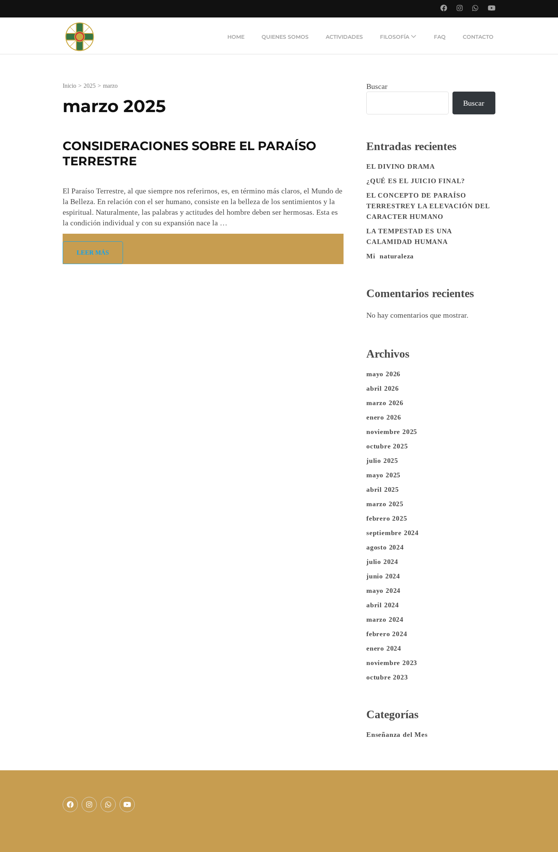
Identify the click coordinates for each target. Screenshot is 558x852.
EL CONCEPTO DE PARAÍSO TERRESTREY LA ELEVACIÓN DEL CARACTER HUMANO (428, 206)
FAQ (440, 36)
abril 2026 (382, 388)
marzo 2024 (385, 619)
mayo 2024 (383, 590)
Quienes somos (285, 36)
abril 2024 (382, 605)
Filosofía (394, 36)
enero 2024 (383, 648)
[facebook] (70, 804)
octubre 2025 (387, 446)
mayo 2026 (383, 374)
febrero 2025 (386, 518)
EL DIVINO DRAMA (400, 166)
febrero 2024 (386, 634)
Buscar (377, 86)
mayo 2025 (383, 475)
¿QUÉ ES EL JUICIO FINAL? (415, 181)
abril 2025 (382, 489)
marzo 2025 (385, 504)
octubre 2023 (387, 677)
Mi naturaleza (390, 256)
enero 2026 (383, 417)
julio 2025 (382, 460)
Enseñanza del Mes (397, 734)
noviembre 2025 (391, 432)
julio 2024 (382, 561)
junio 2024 (383, 576)
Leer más (93, 252)
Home (235, 36)
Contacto (478, 36)
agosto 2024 (385, 547)
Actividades (344, 36)
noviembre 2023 (391, 663)
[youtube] (127, 804)
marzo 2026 (385, 403)
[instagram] (89, 804)
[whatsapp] (108, 804)
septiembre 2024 (392, 533)
